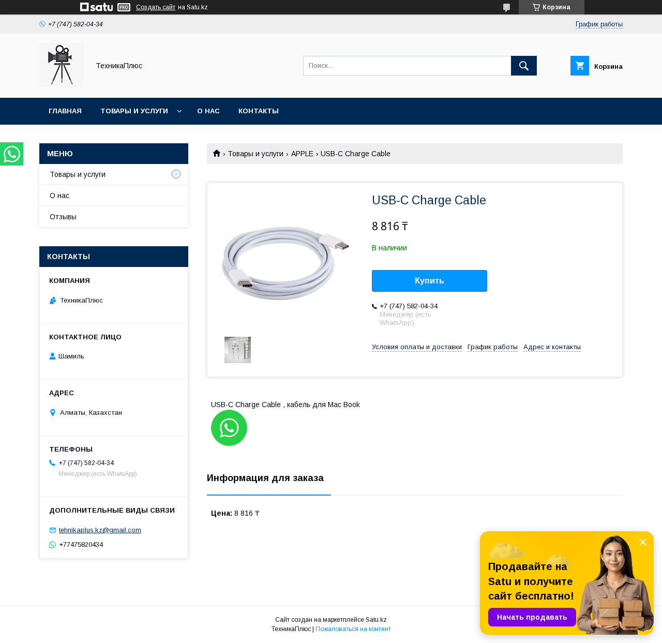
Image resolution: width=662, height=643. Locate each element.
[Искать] (524, 66)
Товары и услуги (134, 111)
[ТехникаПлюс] (61, 84)
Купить (429, 280)
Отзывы (63, 217)
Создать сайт (155, 7)
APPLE (302, 153)
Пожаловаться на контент (353, 629)
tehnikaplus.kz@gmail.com (100, 530)
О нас (208, 111)
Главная (65, 111)
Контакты (258, 111)
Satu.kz (376, 619)
